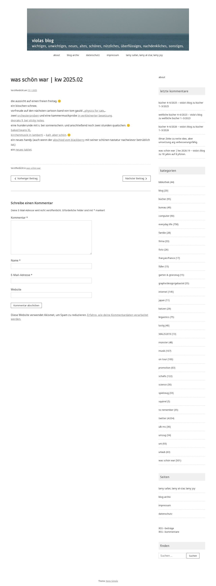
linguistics (164, 317)
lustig (162, 325)
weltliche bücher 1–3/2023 (176, 118)
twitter (162, 418)
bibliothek (164, 182)
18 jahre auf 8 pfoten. (174, 154)
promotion (164, 367)
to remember (166, 409)
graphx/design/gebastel (171, 283)
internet (163, 291)
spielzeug (164, 393)
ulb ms (162, 426)
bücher (162, 199)
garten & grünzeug (169, 274)
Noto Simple (112, 581)
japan (162, 300)
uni (160, 443)
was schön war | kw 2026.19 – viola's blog (182, 150)
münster (163, 342)
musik (162, 350)
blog (161, 190)
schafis (162, 376)
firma (161, 241)
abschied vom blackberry (69, 140)
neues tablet (24, 149)
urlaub (162, 452)
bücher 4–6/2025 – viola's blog (175, 102)
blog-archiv (73, 55)
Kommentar (19, 217)
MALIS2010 (165, 334)
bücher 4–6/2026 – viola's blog (175, 126)
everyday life (165, 224)
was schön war (33, 168)
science (163, 384)
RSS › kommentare (169, 531)
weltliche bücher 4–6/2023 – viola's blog (180, 114)
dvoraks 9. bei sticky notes (27, 120)
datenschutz (93, 55)
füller (161, 266)
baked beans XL (21, 130)
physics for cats (94, 111)
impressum (113, 55)
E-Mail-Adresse (21, 275)
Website (16, 289)
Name (16, 260)
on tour (163, 359)
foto (161, 249)
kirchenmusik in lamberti (27, 135)
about (56, 55)
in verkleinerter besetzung (95, 115)
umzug (162, 435)
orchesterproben (28, 115)
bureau (162, 207)
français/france (167, 258)
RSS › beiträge (166, 528)
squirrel (163, 401)
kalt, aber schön (56, 135)
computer (164, 215)
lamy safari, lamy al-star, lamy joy (144, 55)
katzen (162, 308)
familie (162, 232)
